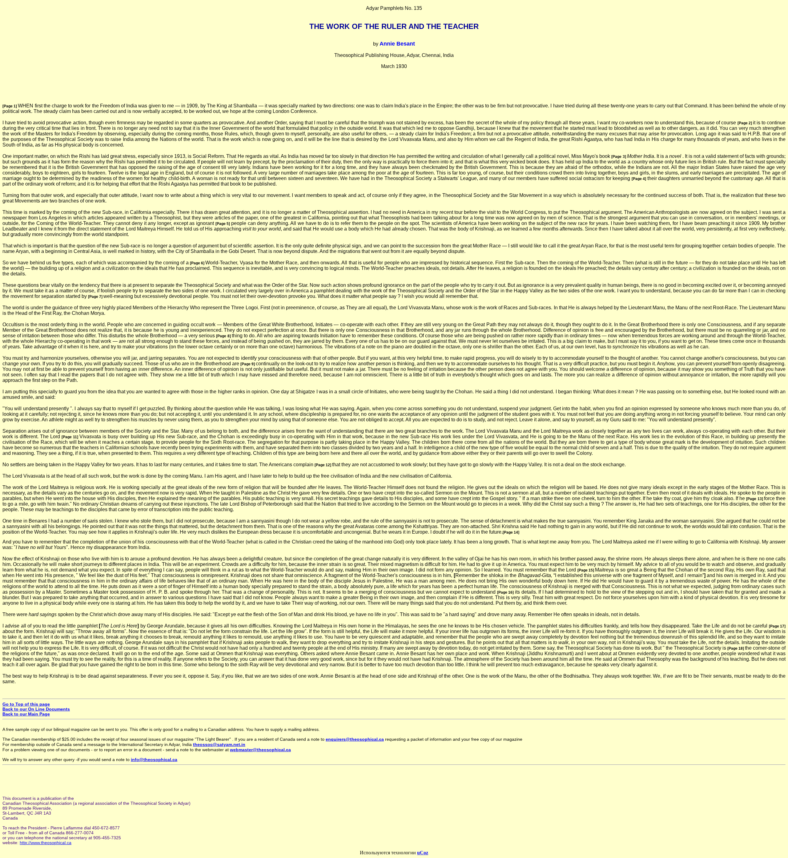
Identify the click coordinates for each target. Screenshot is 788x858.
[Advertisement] (394, 89)
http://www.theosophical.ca (45, 842)
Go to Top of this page (26, 704)
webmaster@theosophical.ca (260, 749)
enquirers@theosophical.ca (355, 739)
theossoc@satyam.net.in (219, 744)
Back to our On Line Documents (36, 709)
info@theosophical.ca (154, 759)
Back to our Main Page (26, 714)
